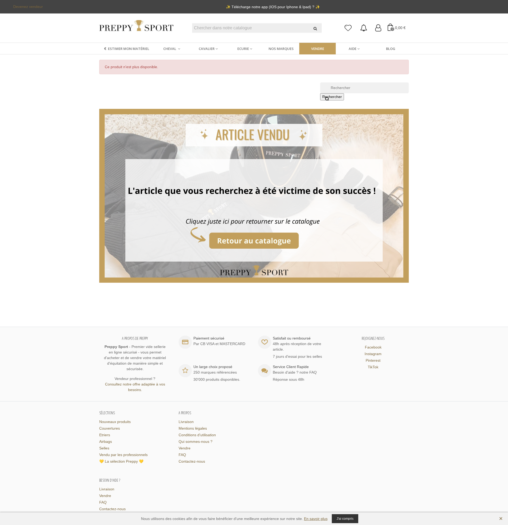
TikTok (373, 367)
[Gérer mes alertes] (363, 28)
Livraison (186, 422)
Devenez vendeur (28, 6)
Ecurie (243, 48)
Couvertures (109, 428)
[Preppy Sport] (136, 28)
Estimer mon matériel (128, 48)
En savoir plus (316, 519)
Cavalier (207, 48)
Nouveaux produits (115, 422)
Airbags (105, 441)
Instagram (373, 354)
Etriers (104, 435)
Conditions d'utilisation (197, 435)
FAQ (182, 455)
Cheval (170, 48)
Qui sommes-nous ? (195, 441)
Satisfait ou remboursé (292, 338)
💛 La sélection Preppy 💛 (121, 461)
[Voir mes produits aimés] (348, 28)
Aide (352, 48)
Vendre (317, 48)
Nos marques (281, 48)
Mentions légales (193, 428)
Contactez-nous (192, 461)
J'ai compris (345, 519)
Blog (390, 48)
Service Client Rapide (291, 367)
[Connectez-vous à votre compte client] (378, 28)
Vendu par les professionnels (123, 455)
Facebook (373, 347)
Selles (104, 448)
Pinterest (373, 360)
